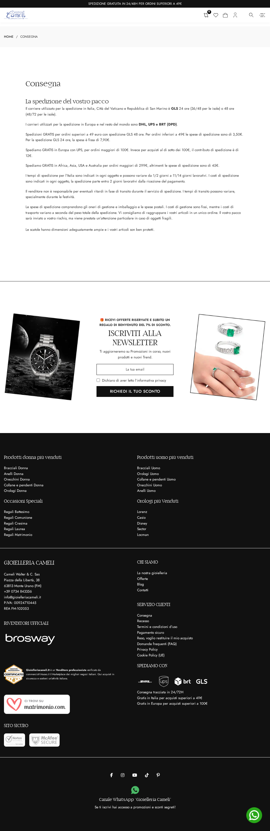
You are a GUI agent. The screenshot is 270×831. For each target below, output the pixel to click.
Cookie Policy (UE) (151, 655)
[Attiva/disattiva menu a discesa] (251, 15)
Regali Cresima (15, 523)
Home (8, 36)
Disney (142, 523)
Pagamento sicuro (150, 632)
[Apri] (262, 15)
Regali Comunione (18, 517)
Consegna (144, 615)
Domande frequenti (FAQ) (157, 643)
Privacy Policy (147, 649)
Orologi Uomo (148, 473)
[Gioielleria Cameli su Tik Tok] (147, 775)
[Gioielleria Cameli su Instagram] (122, 775)
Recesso (143, 620)
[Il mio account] (235, 15)
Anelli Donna (13, 473)
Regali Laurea (14, 528)
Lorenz (142, 511)
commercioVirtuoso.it (37, 674)
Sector (141, 528)
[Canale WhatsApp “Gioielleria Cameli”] (135, 790)
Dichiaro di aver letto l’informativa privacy (134, 380)
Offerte (142, 578)
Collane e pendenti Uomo (156, 479)
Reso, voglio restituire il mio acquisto (165, 638)
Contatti (142, 590)
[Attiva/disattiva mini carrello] (225, 15)
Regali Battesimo (16, 511)
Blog (140, 584)
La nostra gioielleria (152, 572)
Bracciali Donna (16, 467)
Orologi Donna (15, 490)
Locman (143, 534)
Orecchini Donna (17, 479)
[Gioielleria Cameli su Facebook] (111, 775)
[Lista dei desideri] (216, 15)
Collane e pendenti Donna (24, 485)
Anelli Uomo (146, 490)
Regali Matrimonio (18, 534)
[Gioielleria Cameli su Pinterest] (158, 775)
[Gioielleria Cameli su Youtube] (134, 775)
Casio (141, 517)
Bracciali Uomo (148, 467)
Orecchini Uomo (149, 485)
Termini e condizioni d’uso (157, 626)
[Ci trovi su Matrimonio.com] (37, 704)
